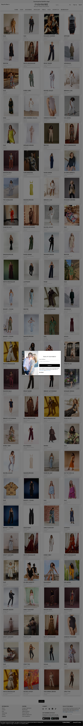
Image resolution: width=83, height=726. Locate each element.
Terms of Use (48, 370)
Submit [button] (49, 365)
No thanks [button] (41, 372)
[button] (41, 723)
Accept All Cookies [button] (77, 722)
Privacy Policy (41, 370)
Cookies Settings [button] (66, 722)
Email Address (42, 359)
